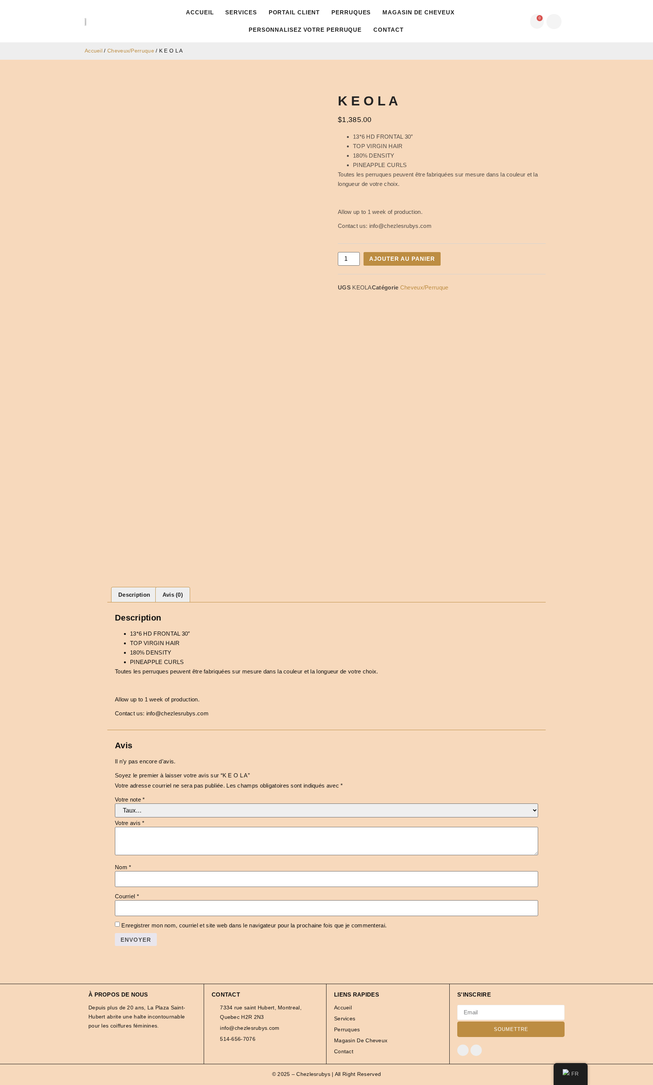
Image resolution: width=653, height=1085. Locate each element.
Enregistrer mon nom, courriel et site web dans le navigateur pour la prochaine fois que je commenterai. (254, 925)
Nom (123, 867)
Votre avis (130, 823)
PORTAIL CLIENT (294, 12)
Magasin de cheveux (418, 12)
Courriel (127, 896)
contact (388, 29)
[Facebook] (463, 1050)
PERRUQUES (351, 12)
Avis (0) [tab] (172, 594)
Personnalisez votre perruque (305, 29)
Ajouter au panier (402, 258)
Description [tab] (134, 594)
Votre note (130, 799)
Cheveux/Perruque (130, 51)
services (241, 12)
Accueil (200, 12)
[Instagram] (476, 1050)
